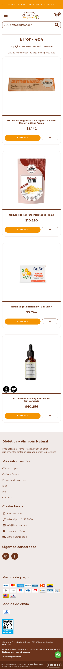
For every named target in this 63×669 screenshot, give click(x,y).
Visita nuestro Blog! (17, 537)
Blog (4, 486)
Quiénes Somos (10, 474)
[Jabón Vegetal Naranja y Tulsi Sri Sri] (50, 321)
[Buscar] (56, 24)
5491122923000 (15, 513)
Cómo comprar (10, 468)
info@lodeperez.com (18, 525)
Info (4, 491)
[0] (56, 16)
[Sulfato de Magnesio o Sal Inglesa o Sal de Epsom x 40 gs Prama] (50, 137)
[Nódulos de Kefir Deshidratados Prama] (50, 229)
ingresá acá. (52, 649)
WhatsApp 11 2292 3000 (20, 519)
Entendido (54, 665)
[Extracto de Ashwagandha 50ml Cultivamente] (50, 415)
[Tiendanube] (11, 657)
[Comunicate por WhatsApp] (58, 654)
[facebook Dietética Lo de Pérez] (14, 556)
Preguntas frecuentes (14, 480)
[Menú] (5, 15)
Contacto (7, 497)
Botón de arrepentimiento (16, 652)
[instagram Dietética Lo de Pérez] (5, 556)
